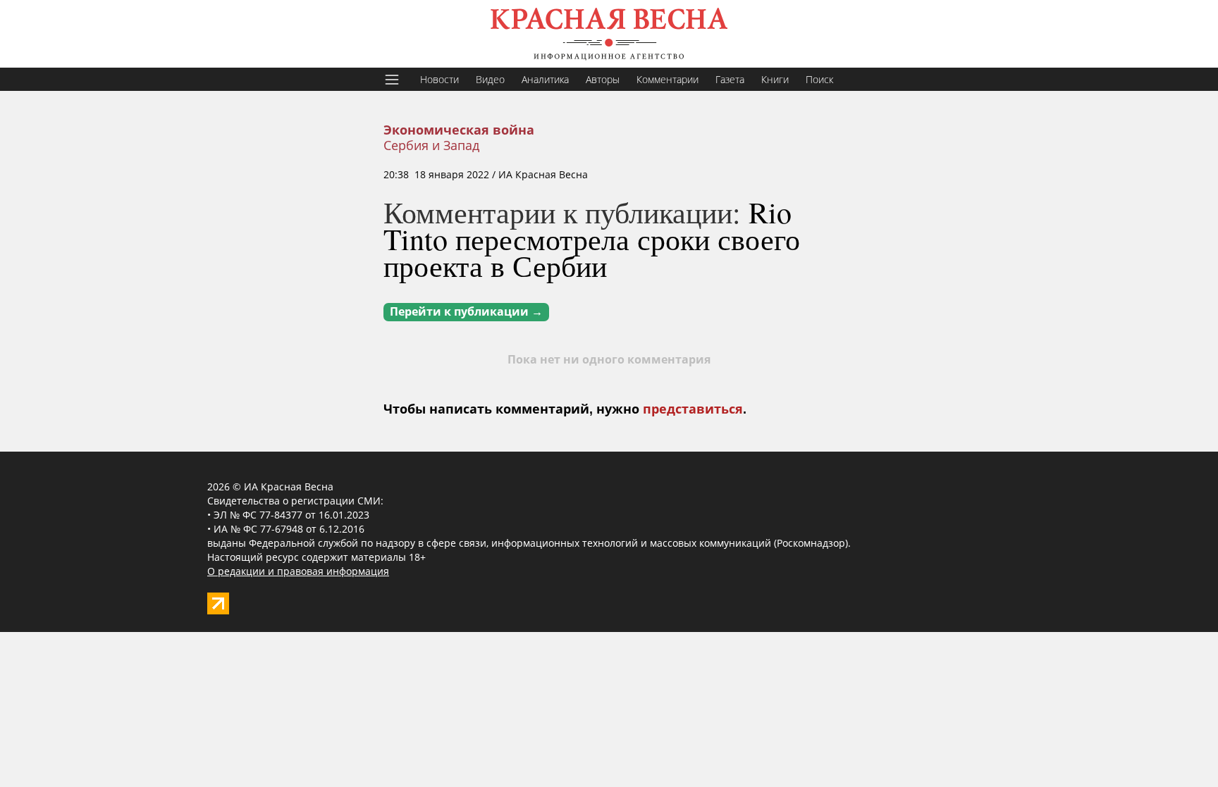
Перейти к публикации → (466, 312)
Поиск (819, 79)
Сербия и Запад (431, 145)
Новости (439, 79)
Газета (729, 79)
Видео (490, 79)
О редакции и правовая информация (298, 571)
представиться (693, 409)
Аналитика (545, 79)
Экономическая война (458, 130)
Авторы (603, 79)
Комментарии (667, 79)
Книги (775, 79)
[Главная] (609, 34)
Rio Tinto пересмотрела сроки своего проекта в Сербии (591, 238)
